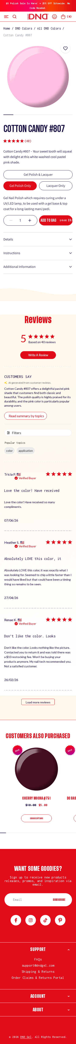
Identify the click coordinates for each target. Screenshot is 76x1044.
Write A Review (38, 355)
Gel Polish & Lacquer (38, 174)
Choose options (36, 818)
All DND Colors (49, 28)
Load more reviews (38, 702)
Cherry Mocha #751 (36, 798)
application (26, 450)
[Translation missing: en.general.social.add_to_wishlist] (65, 48)
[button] (6, 17)
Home (6, 28)
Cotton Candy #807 (17, 35)
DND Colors (23, 28)
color (9, 450)
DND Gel (25, 1037)
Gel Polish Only (20, 185)
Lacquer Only (55, 185)
